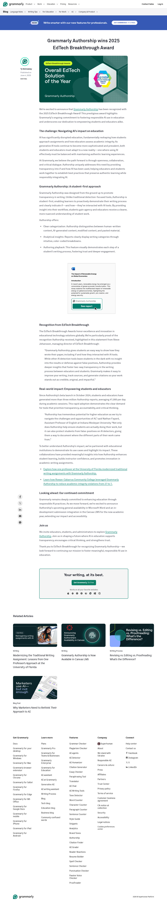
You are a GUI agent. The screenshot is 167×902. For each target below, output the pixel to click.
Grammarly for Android (20, 834)
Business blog (47, 812)
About (100, 748)
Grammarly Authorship (86, 109)
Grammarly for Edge (22, 794)
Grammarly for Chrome (20, 776)
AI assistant (46, 775)
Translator (74, 781)
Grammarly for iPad (22, 828)
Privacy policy (104, 788)
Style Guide (74, 819)
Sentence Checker (78, 866)
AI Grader (74, 847)
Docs (15, 743)
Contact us (131, 748)
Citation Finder (76, 842)
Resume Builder (76, 856)
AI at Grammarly (49, 780)
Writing (23, 79)
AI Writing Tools (76, 791)
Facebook (132, 753)
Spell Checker (75, 861)
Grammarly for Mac (22, 763)
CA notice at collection (103, 806)
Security (101, 812)
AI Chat (72, 786)
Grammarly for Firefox (20, 788)
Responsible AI (104, 760)
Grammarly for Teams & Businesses (50, 754)
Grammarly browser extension (22, 769)
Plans (43, 743)
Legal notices (104, 822)
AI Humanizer (75, 762)
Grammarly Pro (48, 748)
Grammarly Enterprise (46, 761)
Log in (160, 4)
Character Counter (78, 805)
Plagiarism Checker (78, 748)
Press (100, 770)
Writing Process (48, 794)
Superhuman (107, 743)
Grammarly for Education (48, 769)
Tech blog (45, 803)
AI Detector (74, 758)
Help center (131, 743)
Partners (102, 779)
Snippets (73, 823)
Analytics (73, 828)
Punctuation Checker (79, 871)
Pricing (63, 4)
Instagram (133, 758)
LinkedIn (132, 767)
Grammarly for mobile (20, 815)
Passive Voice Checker (75, 876)
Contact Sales (148, 4)
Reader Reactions (77, 852)
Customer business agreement (106, 799)
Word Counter (76, 800)
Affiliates (102, 774)
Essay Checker (76, 772)
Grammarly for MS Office (21, 800)
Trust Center (103, 784)
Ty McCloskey (26, 69)
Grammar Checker (78, 743)
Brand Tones (75, 833)
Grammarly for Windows (20, 757)
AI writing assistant (50, 789)
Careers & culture (106, 765)
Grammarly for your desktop (22, 749)
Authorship (74, 838)
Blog (43, 798)
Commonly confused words (50, 818)
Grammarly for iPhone (20, 822)
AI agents (73, 753)
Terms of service (105, 793)
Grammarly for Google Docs (20, 807)
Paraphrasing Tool (77, 776)
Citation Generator (78, 767)
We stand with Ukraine (104, 754)
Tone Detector (76, 795)
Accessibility (103, 817)
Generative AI (47, 784)
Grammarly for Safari (23, 782)
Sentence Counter (78, 814)
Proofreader (75, 883)
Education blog (48, 808)
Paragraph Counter (78, 809)
